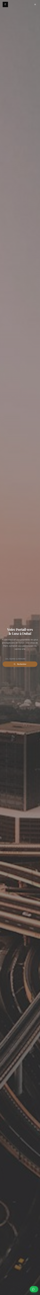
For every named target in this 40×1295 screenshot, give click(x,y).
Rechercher (21, 664)
